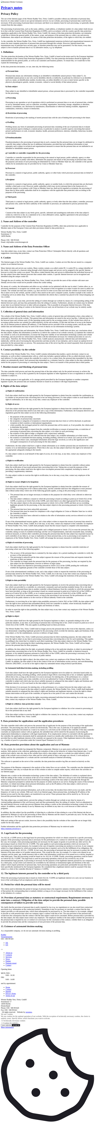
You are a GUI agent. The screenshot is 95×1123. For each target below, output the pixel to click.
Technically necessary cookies (14, 1021)
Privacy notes (11, 7)
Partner (8, 961)
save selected (6, 1025)
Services (9, 957)
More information (7, 1027)
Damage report (11, 963)
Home (8, 987)
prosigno (29, 1012)
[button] (2, 949)
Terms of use (10, 996)
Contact (8, 965)
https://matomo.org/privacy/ (11, 829)
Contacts (9, 955)
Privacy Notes (11, 994)
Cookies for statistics (10, 1023)
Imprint (8, 991)
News (8, 959)
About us (9, 953)
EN (7, 945)
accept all (16, 1025)
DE (7, 943)
